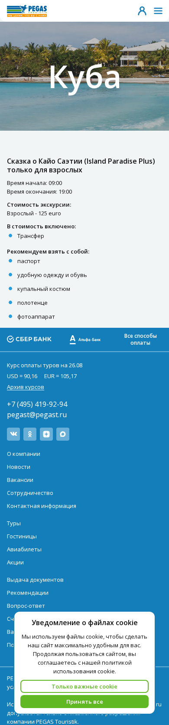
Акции (15, 562)
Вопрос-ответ (26, 606)
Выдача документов (35, 579)
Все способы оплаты (140, 339)
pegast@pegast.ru (37, 414)
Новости (18, 467)
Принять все (84, 701)
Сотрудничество (30, 493)
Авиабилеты (24, 549)
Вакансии (20, 480)
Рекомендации (28, 592)
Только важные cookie (84, 686)
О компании (23, 454)
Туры (14, 523)
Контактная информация (41, 506)
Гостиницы (22, 536)
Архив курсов (25, 387)
